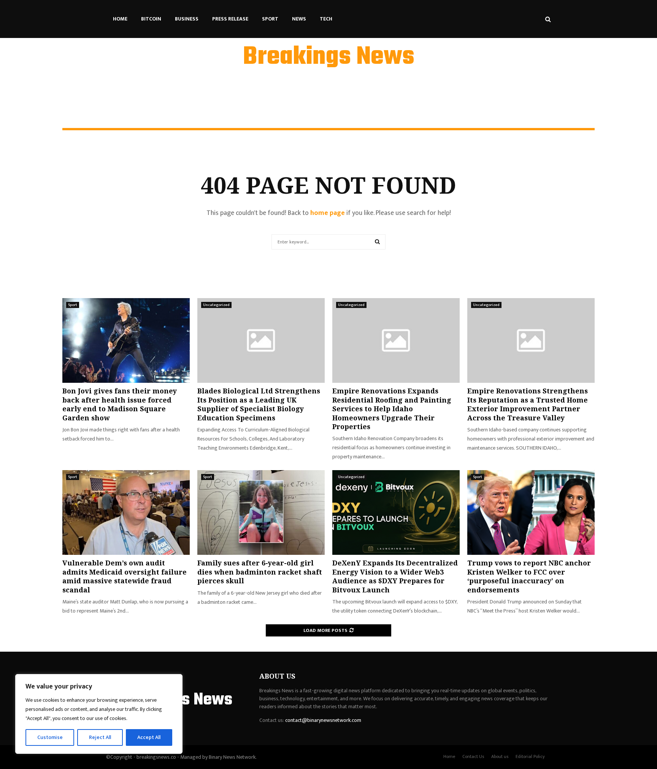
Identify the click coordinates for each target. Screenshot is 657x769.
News (299, 18)
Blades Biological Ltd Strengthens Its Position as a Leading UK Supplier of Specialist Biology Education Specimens (258, 404)
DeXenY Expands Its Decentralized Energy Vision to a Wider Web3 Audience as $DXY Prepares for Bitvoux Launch (395, 576)
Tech (326, 18)
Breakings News (328, 57)
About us (499, 756)
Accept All (148, 737)
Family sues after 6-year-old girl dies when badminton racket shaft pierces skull (259, 571)
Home (120, 18)
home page (327, 213)
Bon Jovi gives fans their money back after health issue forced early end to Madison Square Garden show (119, 404)
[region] (98, 714)
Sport (270, 18)
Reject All (100, 737)
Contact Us (473, 756)
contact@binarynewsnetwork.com (323, 720)
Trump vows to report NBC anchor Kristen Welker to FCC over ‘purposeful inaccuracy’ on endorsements (529, 576)
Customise (50, 737)
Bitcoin (151, 18)
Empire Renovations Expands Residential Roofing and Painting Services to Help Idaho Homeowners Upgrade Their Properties (391, 408)
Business (186, 18)
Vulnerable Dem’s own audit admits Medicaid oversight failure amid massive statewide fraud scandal (124, 576)
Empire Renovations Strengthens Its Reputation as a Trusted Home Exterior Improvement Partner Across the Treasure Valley (527, 404)
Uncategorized (216, 305)
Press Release (230, 18)
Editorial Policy (530, 756)
